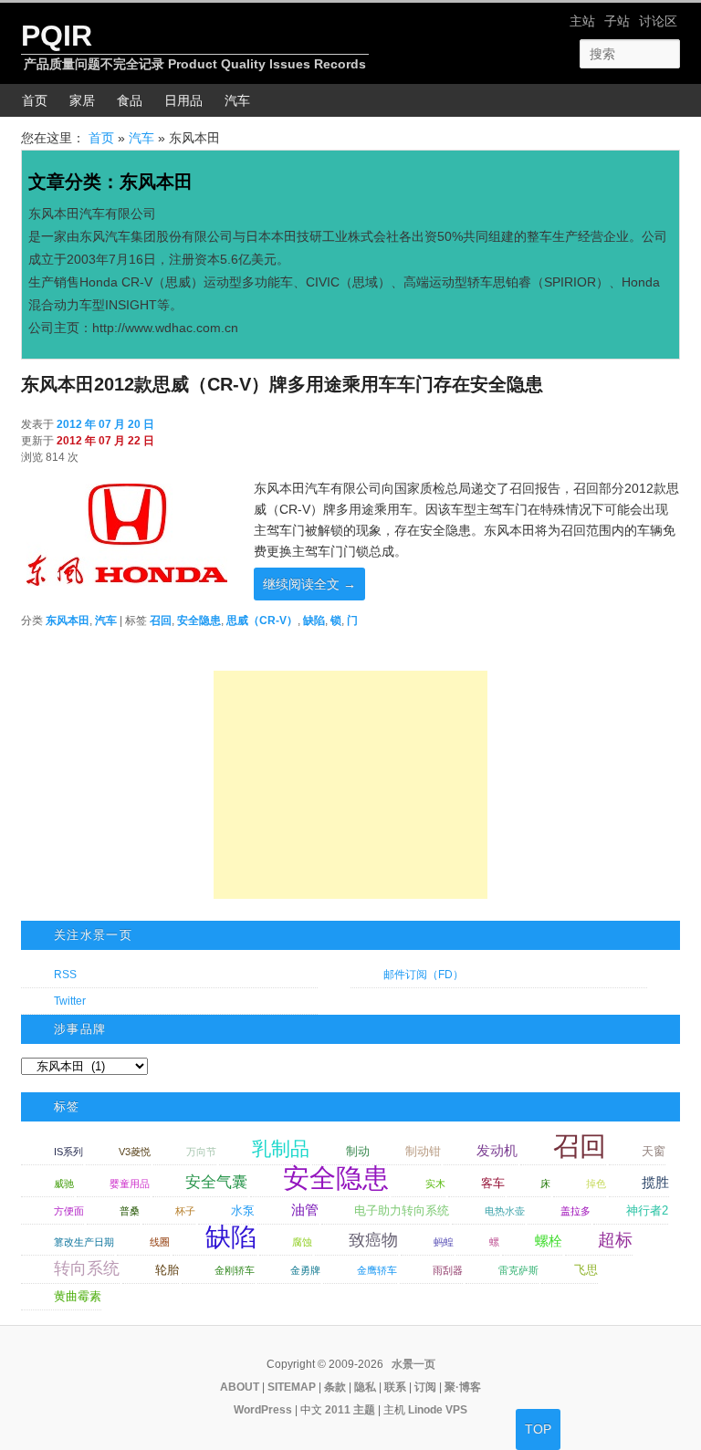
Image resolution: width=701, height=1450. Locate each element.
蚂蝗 (444, 1241)
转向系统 (87, 1268)
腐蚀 (302, 1241)
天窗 (653, 1151)
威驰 (64, 1183)
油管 (305, 1209)
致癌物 (373, 1240)
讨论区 (658, 21)
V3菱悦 (135, 1151)
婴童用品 (130, 1183)
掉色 (596, 1183)
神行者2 (647, 1210)
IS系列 (68, 1151)
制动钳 (423, 1151)
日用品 (183, 100)
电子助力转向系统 (401, 1210)
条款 (335, 1387)
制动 (358, 1151)
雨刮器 (448, 1270)
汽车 (237, 100)
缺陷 (314, 620)
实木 (435, 1183)
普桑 (130, 1210)
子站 (617, 21)
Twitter (70, 1001)
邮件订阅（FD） (423, 974)
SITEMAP (291, 1387)
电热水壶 (505, 1210)
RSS (65, 974)
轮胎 (167, 1270)
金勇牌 (305, 1270)
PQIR (56, 35)
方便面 (69, 1210)
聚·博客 (463, 1387)
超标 (615, 1239)
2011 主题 (350, 1409)
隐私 (365, 1387)
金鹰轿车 (377, 1270)
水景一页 (413, 1364)
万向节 (201, 1151)
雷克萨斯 (518, 1270)
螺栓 (548, 1240)
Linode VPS (437, 1409)
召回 (161, 620)
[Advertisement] (350, 785)
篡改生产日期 (84, 1241)
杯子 (185, 1210)
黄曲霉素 (77, 1296)
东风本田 (67, 620)
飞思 (586, 1270)
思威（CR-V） (262, 620)
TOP (538, 1429)
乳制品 (280, 1148)
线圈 (160, 1241)
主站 (582, 21)
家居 (82, 100)
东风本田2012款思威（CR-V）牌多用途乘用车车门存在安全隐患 (282, 384)
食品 (129, 100)
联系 (395, 1387)
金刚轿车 (234, 1270)
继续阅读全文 (309, 584)
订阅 (425, 1387)
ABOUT (239, 1387)
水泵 (243, 1210)
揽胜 (655, 1182)
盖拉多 (575, 1210)
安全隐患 (199, 620)
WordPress (263, 1409)
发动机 (497, 1150)
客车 (493, 1183)
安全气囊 (216, 1182)
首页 (34, 100)
